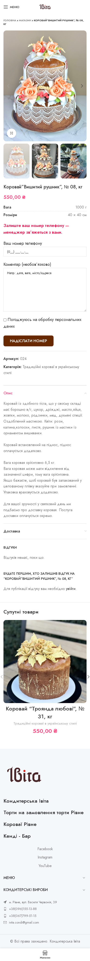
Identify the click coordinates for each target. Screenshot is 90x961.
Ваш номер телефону (22, 243)
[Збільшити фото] (11, 133)
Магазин (25, 20)
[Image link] (24, 774)
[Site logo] (45, 6)
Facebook (45, 849)
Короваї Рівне (19, 824)
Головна (9, 20)
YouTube (45, 865)
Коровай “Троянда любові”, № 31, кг (45, 712)
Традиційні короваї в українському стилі (45, 723)
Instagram (45, 857)
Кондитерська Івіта (26, 800)
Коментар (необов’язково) (27, 264)
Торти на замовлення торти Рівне (43, 812)
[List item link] (30, 908)
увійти (70, 588)
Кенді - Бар (17, 836)
